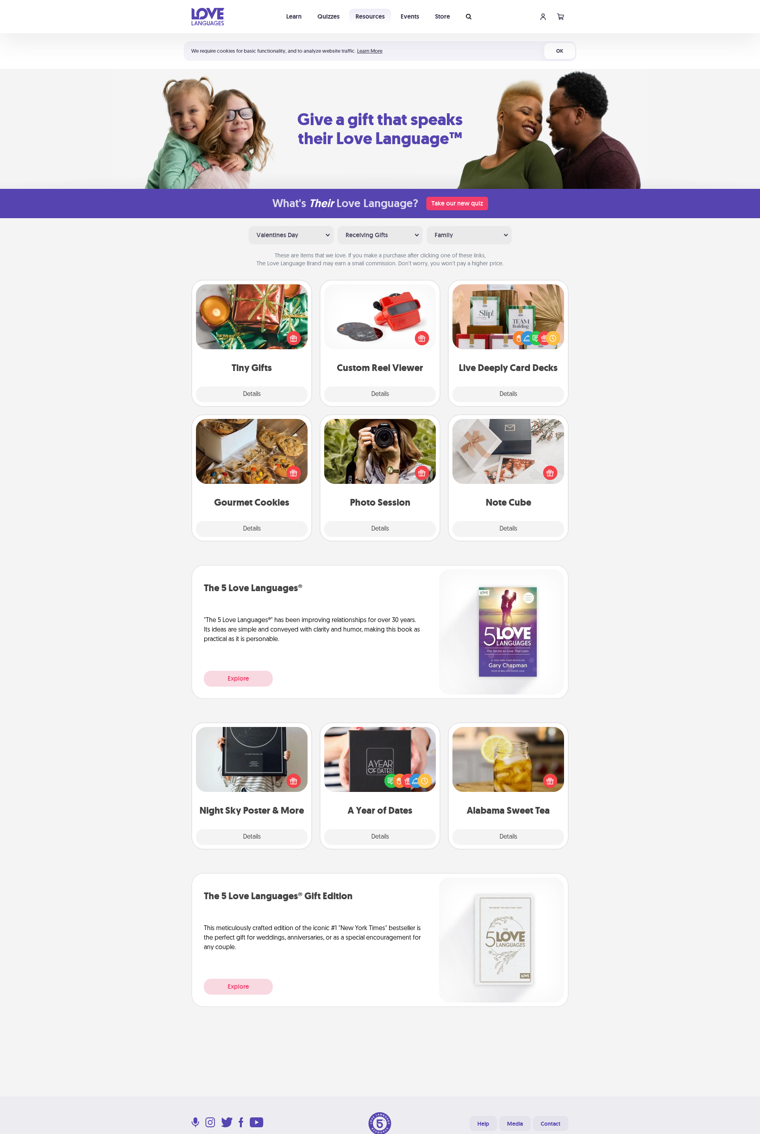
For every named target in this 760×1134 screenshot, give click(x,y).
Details (252, 394)
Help (483, 1123)
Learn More (369, 51)
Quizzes (328, 16)
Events (410, 16)
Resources (370, 16)
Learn (294, 16)
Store (442, 16)
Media (515, 1123)
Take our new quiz (457, 203)
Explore (238, 678)
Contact (550, 1123)
